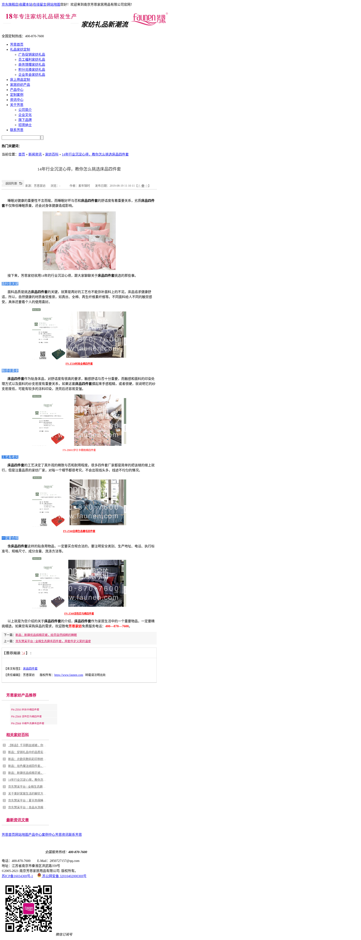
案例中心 (48, 834)
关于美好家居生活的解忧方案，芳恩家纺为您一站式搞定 (28, 793)
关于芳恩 (16, 105)
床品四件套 (30, 668)
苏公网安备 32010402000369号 (63, 876)
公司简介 (25, 110)
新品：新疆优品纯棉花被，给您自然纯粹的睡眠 (46, 635)
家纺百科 (51, 154)
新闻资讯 (35, 154)
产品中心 (16, 89)
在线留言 (39, 4)
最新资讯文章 (17, 820)
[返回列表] (13, 185)
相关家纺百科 (17, 735)
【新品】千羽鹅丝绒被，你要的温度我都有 (28, 745)
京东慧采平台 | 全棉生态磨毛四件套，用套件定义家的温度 (53, 641)
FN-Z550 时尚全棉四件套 (25, 709)
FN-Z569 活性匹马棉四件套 (26, 716)
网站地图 (53, 4)
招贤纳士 (25, 125)
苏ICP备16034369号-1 (17, 876)
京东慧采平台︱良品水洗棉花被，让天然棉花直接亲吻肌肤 (28, 807)
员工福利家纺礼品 (31, 59)
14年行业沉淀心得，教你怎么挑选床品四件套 (95, 154)
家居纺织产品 (20, 84)
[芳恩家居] (149, 24)
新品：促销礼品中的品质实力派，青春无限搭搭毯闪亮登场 (28, 752)
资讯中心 (16, 100)
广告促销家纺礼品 (31, 54)
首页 (21, 154)
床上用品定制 (20, 79)
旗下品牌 (25, 120)
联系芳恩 (16, 130)
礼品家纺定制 (20, 49)
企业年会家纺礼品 (31, 74)
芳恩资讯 (62, 834)
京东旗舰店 (10, 4)
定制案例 (16, 94)
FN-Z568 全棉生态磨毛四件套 (27, 723)
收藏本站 (25, 4)
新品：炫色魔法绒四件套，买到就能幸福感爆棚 (28, 766)
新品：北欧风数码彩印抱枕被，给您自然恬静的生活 (28, 759)
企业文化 (25, 115)
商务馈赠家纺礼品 (31, 64)
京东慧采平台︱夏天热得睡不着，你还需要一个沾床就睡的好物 (28, 800)
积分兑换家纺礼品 (31, 69)
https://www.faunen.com (68, 674)
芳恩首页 (16, 44)
